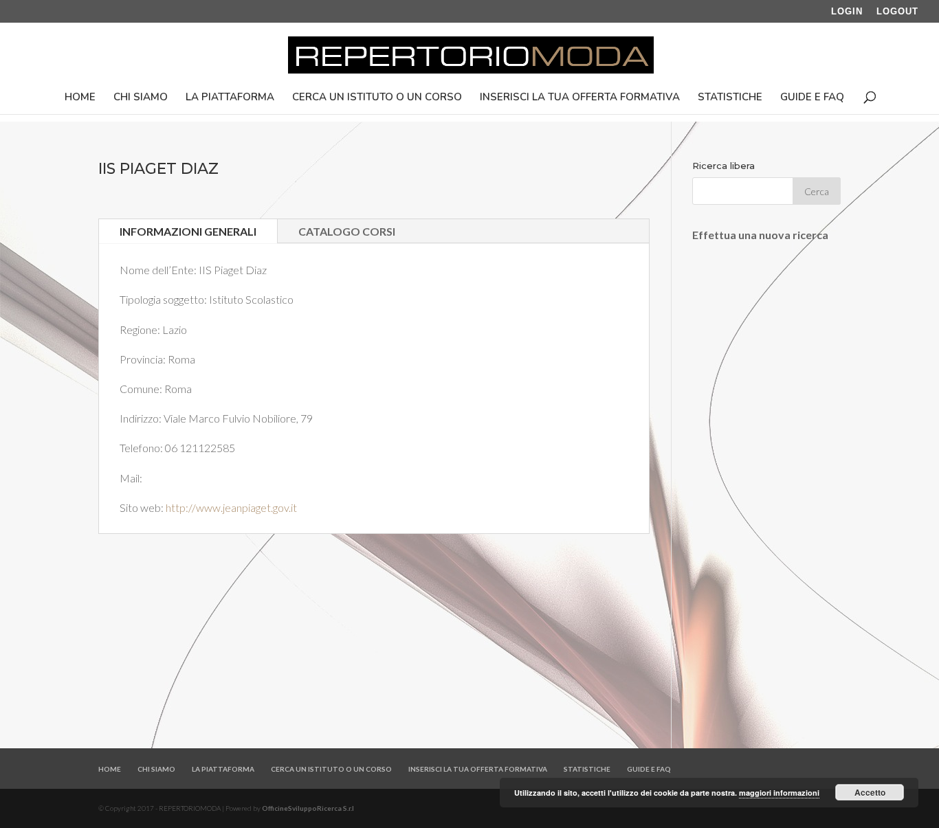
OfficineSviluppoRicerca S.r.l (308, 808)
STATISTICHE (730, 98)
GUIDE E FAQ (812, 98)
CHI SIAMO (140, 98)
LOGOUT (897, 11)
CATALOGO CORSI (346, 231)
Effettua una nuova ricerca (760, 234)
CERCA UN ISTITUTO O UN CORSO (377, 98)
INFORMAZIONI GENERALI (188, 231)
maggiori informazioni (779, 792)
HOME (80, 98)
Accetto (869, 792)
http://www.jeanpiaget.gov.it (231, 507)
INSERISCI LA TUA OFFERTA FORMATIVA (580, 98)
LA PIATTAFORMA (230, 98)
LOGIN (847, 11)
